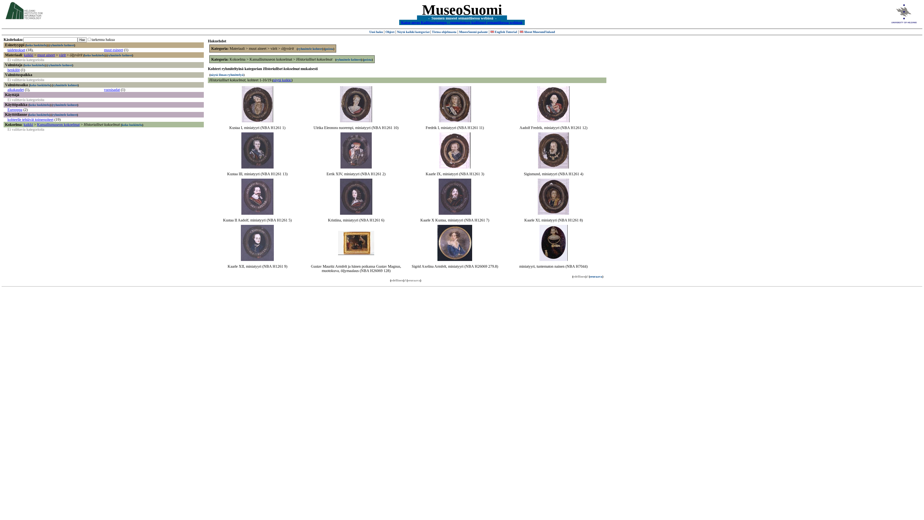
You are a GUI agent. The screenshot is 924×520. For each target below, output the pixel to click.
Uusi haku (376, 32)
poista (329, 49)
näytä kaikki (282, 80)
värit (62, 55)
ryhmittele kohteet (61, 45)
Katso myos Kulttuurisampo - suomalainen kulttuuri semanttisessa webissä (461, 22)
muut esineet (113, 50)
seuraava (596, 276)
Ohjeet (389, 32)
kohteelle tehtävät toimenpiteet (30, 119)
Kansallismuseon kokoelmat (58, 125)
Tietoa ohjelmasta (444, 32)
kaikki (28, 55)
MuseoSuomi (462, 10)
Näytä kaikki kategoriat (413, 32)
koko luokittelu (36, 45)
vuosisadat (112, 90)
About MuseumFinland (539, 32)
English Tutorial (505, 32)
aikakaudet (15, 90)
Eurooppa (14, 110)
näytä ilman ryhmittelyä (227, 75)
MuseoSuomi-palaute (473, 32)
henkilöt (13, 70)
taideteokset (16, 50)
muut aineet (46, 55)
